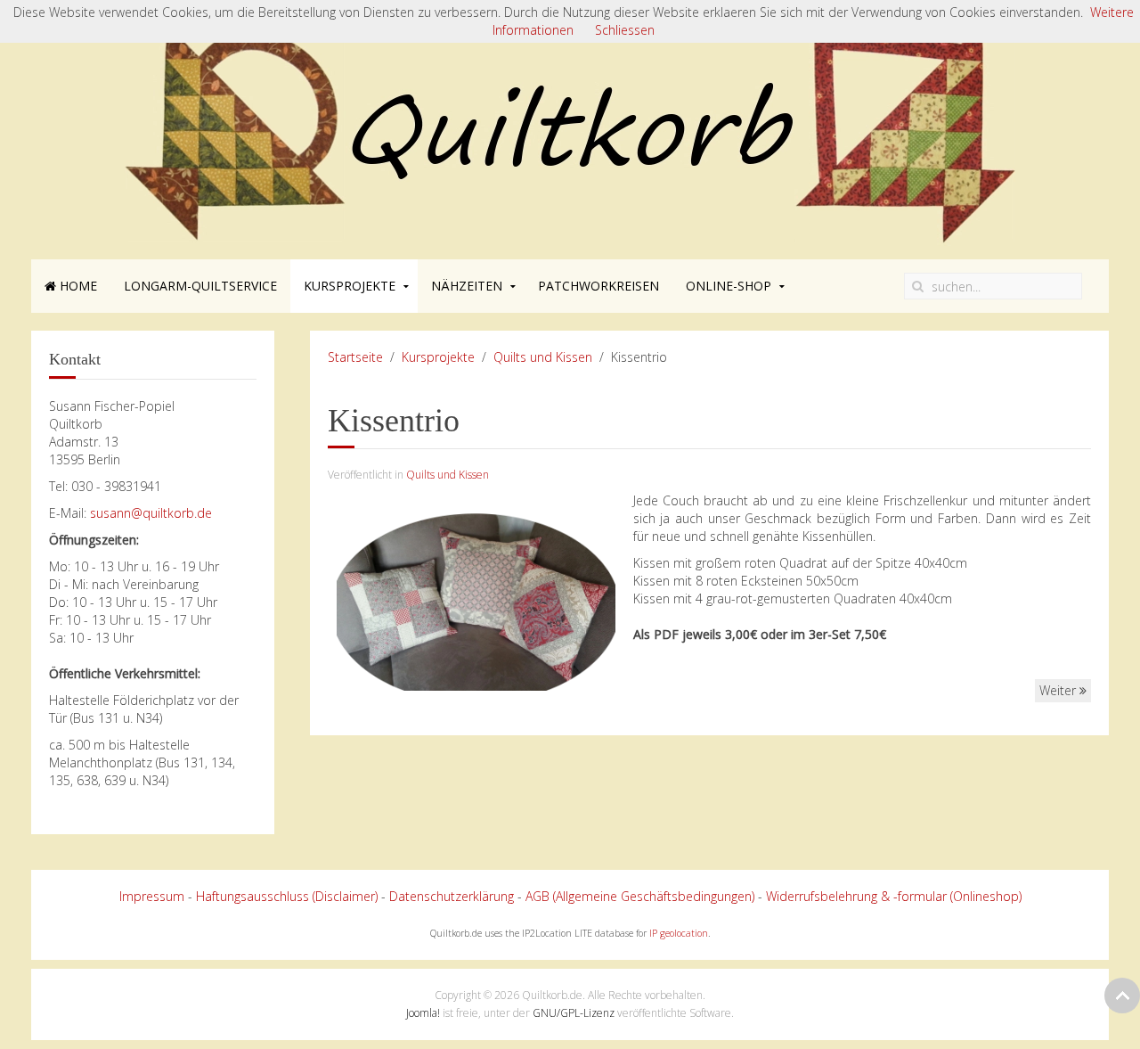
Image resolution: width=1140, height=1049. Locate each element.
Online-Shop (728, 285)
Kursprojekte (349, 285)
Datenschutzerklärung (451, 896)
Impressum (151, 896)
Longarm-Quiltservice (200, 285)
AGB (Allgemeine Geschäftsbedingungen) (639, 896)
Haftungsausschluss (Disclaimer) (287, 896)
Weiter (1059, 690)
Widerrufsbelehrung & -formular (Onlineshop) (894, 896)
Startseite (355, 356)
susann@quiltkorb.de (151, 512)
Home (76, 285)
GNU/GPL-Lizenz (574, 1012)
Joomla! (423, 1012)
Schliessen (625, 29)
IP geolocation (678, 933)
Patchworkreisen (598, 285)
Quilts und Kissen (542, 356)
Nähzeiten (466, 285)
